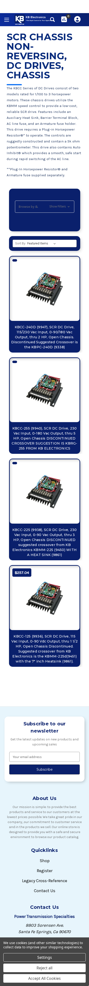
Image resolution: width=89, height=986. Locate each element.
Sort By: (20, 243)
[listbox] (42, 243)
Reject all (44, 968)
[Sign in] (77, 19)
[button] (44, 207)
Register (44, 870)
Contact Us (44, 890)
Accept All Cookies (44, 978)
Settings (44, 957)
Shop (45, 860)
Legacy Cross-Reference (44, 880)
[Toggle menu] (6, 19)
